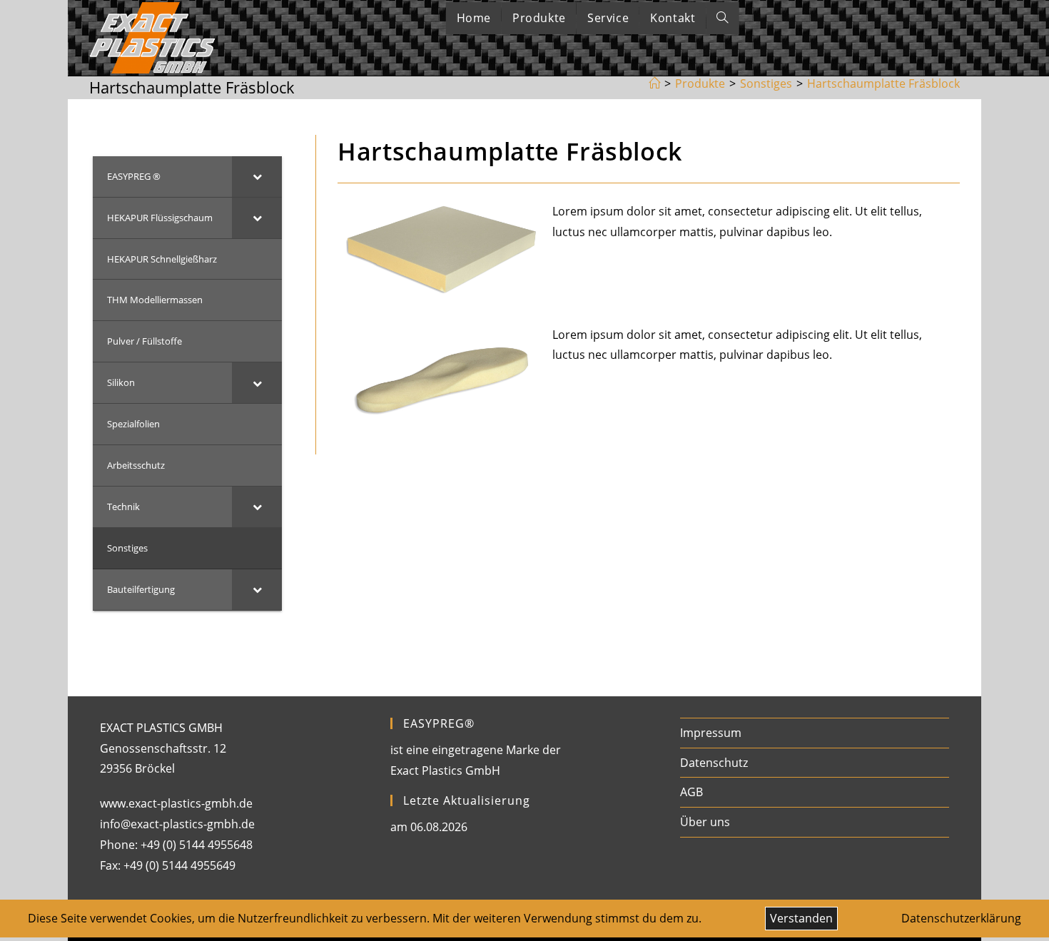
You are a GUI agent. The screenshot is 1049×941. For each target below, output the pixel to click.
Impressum (710, 733)
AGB (691, 792)
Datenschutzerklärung (961, 918)
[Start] (654, 83)
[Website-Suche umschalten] (722, 18)
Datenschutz (714, 762)
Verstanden (801, 918)
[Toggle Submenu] (257, 176)
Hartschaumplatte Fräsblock (883, 83)
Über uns (705, 822)
